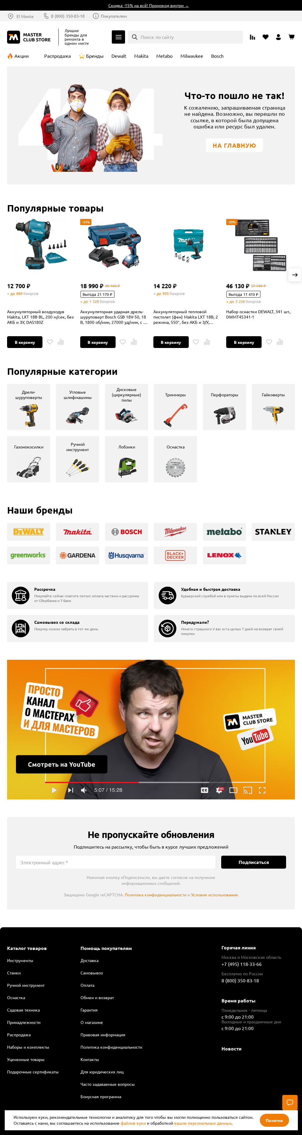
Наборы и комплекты (28, 1047)
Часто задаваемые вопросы (108, 1084)
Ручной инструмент (26, 985)
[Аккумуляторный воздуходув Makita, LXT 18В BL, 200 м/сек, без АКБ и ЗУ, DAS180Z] (41, 245)
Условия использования (214, 894)
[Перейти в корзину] (291, 37)
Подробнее (151, 729)
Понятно (274, 1120)
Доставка (90, 960)
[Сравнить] (60, 342)
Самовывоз (92, 972)
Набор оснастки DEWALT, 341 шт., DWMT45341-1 (258, 314)
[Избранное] (49, 342)
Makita (141, 56)
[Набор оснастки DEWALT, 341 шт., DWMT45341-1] (260, 245)
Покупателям (114, 16)
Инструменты (20, 960)
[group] (28, 407)
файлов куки (133, 1123)
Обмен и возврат (97, 997)
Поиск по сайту (157, 37)
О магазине (92, 1022)
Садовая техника (23, 1009)
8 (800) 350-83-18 (68, 16)
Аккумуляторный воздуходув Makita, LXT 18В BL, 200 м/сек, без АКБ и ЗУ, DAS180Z (40, 317)
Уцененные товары (26, 1059)
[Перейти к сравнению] (252, 37)
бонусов (30, 293)
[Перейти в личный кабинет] (278, 37)
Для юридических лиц (102, 1071)
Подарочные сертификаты (33, 1071)
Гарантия (89, 1009)
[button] (294, 274)
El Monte (25, 16)
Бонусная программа (101, 1096)
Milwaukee (191, 56)
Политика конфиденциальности (155, 894)
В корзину (25, 342)
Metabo (164, 56)
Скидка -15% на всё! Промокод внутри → (139, 5)
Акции (21, 56)
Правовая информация (103, 1034)
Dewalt (118, 56)
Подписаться (254, 862)
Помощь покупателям (106, 948)
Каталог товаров (27, 948)
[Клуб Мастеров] (29, 37)
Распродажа (57, 56)
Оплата (87, 985)
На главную (234, 145)
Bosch (217, 56)
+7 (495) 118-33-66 (241, 964)
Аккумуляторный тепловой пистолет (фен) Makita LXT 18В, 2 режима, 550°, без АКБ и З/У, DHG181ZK (185, 317)
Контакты (90, 1059)
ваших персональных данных (203, 1123)
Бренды (95, 56)
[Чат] (290, 1102)
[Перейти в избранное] (265, 37)
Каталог (118, 37)
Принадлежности (23, 1022)
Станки (14, 972)
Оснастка (16, 997)
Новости (231, 1048)
